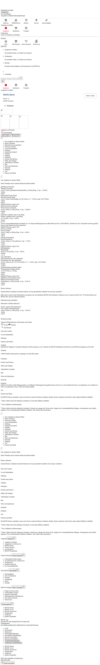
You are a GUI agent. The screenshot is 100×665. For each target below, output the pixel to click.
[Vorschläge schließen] (3, 81)
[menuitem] (6, 21)
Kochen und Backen (11, 159)
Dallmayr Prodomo (7, 188)
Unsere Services (10, 547)
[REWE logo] (4, 46)
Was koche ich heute (11, 598)
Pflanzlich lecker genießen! (13, 145)
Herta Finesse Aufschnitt (8, 208)
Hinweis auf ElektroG (11, 639)
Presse (7, 581)
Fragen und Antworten (12, 591)
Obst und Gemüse (10, 147)
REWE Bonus (9, 545)
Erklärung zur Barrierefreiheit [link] (13, 643)
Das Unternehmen (10, 576)
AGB (6, 628)
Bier (6, 164)
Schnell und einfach (11, 152)
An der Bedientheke (11, 148)
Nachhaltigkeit (9, 574)
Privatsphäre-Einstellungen (13, 635)
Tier (6, 171)
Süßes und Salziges (11, 161)
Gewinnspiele (9, 549)
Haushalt (7, 168)
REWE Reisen (9, 608)
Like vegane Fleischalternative (10, 308)
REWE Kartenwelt (10, 611)
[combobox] (10, 79)
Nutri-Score (8, 599)
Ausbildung (8, 579)
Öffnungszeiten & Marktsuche (14, 596)
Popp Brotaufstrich (6, 239)
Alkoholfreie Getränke (12, 162)
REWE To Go (9, 609)
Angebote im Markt (11, 542)
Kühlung (7, 150)
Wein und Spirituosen (11, 166)
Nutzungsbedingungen (12, 633)
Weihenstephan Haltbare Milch (10, 269)
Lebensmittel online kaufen (13, 559)
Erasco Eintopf (5, 230)
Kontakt (7, 583)
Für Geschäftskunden (11, 566)
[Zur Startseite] (7, 4)
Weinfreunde (9, 613)
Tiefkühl (7, 154)
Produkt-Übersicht (10, 564)
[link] (52, 51)
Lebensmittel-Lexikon (11, 592)
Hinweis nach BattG (11, 637)
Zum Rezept (7, 327)
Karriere (7, 577)
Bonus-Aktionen (10, 143)
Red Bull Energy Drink (8, 197)
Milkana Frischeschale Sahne (10, 279)
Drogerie (7, 169)
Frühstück (8, 157)
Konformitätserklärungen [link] (12, 641)
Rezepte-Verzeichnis (11, 594)
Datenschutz (8, 630)
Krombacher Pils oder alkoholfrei (11, 260)
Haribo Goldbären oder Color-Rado (12, 216)
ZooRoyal (8, 615)
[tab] (5, 135)
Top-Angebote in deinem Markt (14, 141)
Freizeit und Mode (10, 173)
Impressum (8, 632)
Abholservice (9, 562)
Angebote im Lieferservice (13, 544)
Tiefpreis (7, 155)
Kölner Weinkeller (10, 616)
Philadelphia (4, 250)
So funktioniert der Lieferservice (15, 561)
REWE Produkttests (11, 551)
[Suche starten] (21, 78)
